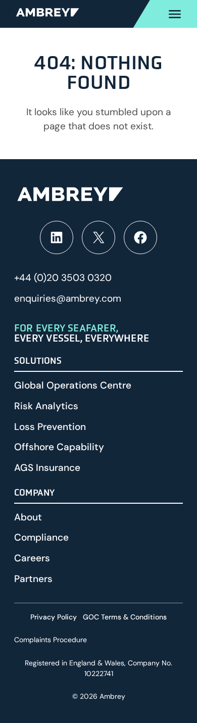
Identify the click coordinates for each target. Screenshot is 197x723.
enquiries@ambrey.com (67, 298)
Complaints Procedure (50, 639)
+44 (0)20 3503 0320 (63, 277)
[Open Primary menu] (165, 14)
